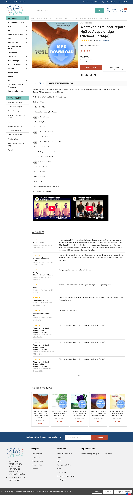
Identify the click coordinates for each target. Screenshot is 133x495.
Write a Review (104, 40)
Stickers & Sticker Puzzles (14, 47)
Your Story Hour (13, 139)
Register (114, 11)
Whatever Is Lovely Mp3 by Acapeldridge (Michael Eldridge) (79, 413)
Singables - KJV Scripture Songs (16, 116)
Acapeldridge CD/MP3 (16, 22)
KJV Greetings (13, 57)
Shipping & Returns (38, 461)
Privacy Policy (37, 465)
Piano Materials (13, 73)
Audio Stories (13, 42)
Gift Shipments (37, 454)
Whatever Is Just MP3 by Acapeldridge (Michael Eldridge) (117, 413)
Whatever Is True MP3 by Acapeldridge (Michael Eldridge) (59, 413)
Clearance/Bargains (15, 91)
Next (79, 375)
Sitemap (35, 469)
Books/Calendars (14, 65)
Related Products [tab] (42, 387)
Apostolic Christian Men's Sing (16, 144)
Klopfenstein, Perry (14, 130)
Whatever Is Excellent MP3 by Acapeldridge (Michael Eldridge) (98, 413)
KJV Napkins (12, 53)
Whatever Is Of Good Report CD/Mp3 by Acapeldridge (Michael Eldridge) (40, 414)
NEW (9, 26)
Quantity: (84, 57)
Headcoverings (13, 61)
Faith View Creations (15, 135)
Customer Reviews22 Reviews (61, 83)
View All (10, 150)
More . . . (11, 81)
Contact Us (36, 457)
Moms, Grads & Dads (15, 34)
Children (11, 69)
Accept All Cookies (123, 492)
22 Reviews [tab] (38, 231)
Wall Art (10, 77)
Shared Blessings (14, 111)
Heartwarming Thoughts (16, 102)
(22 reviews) (94, 40)
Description (38, 83)
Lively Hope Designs (15, 106)
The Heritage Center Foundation (15, 86)
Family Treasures (13, 122)
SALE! (10, 30)
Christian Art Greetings (15, 126)
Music (10, 38)
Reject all (108, 492)
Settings (97, 492)
